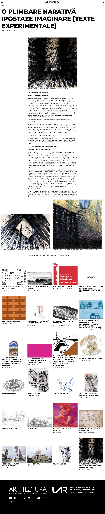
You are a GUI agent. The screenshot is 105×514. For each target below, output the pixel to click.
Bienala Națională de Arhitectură (82, 487)
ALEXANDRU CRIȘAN (9, 30)
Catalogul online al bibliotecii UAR (82, 492)
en (12, 501)
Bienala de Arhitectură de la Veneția (83, 489)
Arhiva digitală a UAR (77, 491)
